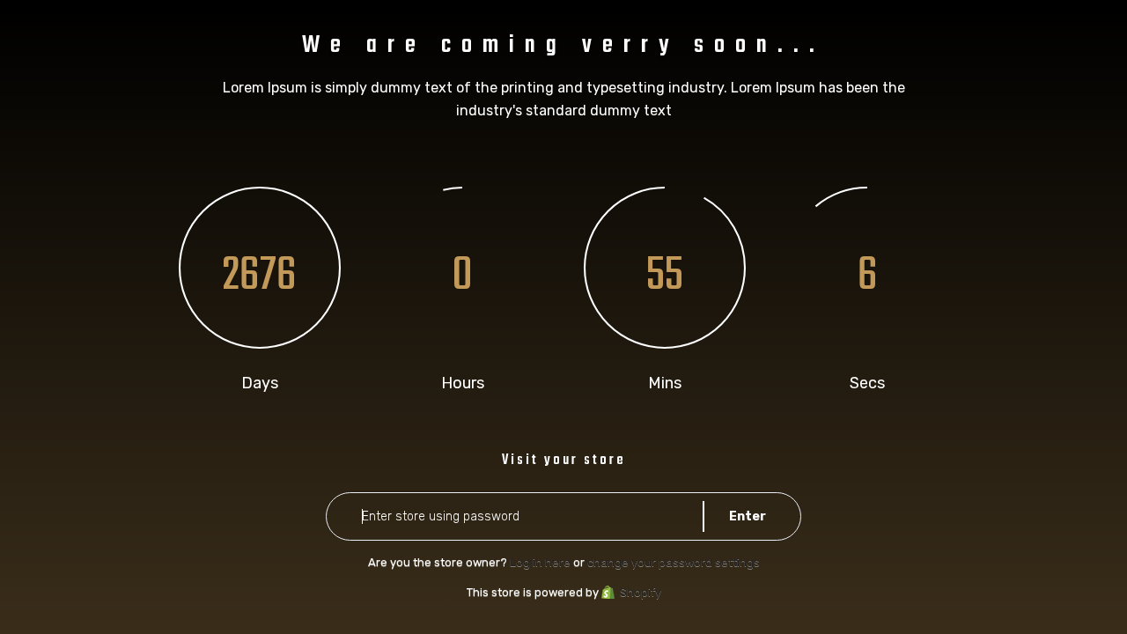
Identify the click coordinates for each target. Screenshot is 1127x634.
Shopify (640, 592)
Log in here (540, 562)
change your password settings (673, 562)
